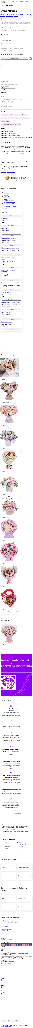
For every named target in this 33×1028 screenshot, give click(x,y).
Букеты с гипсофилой (23, 867)
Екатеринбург (21, 898)
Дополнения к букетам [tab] (10, 206)
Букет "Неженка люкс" (7, 564)
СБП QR (11, 118)
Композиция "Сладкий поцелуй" (9, 611)
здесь (22, 153)
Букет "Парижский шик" (7, 393)
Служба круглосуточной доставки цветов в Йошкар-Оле (17, 953)
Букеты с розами (6, 876)
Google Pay (24, 114)
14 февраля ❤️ (22, 844)
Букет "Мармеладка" (6, 541)
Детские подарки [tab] (8, 204)
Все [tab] (5, 192)
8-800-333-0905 (5, 926)
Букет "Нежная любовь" (7, 588)
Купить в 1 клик (14, 58)
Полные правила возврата (8, 172)
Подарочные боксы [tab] (9, 200)
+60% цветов (21, 30)
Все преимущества (16, 813)
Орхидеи (4, 867)
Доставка (6, 40)
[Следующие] (2, 21)
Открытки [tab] (6, 193)
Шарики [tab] (6, 195)
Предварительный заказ (13, 1020)
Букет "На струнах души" (7, 370)
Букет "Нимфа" (5, 646)
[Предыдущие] (1, 618)
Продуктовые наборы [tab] (9, 203)
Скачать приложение (6, 1026)
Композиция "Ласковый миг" (8, 508)
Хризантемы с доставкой (24, 876)
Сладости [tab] (6, 196)
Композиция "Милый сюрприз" (9, 495)
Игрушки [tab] (6, 197)
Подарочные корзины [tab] (9, 202)
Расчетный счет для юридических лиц (11, 124)
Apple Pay (17, 114)
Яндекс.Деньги (25, 118)
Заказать (5, 1020)
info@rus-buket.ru (5, 930)
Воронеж (4, 898)
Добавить (12, 215)
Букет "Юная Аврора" (6, 472)
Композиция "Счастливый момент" (10, 449)
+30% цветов (12, 30)
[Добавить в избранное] (30, 58)
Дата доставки (4, 81)
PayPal (17, 118)
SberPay (4, 118)
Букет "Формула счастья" (7, 426)
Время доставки (5, 86)
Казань (3, 906)
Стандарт (4, 30)
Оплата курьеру (5, 121)
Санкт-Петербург (22, 906)
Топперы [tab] (6, 199)
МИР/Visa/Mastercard (7, 114)
